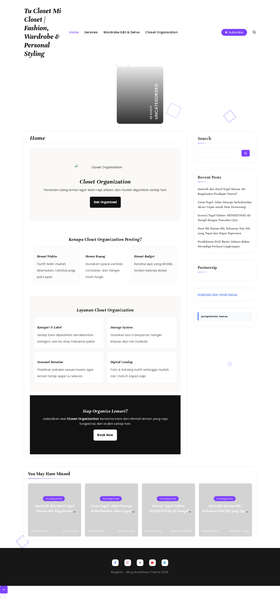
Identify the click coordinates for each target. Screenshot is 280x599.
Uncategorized (54, 498)
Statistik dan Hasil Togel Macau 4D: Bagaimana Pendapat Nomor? (54, 511)
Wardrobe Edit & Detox (121, 32)
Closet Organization (161, 32)
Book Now (105, 435)
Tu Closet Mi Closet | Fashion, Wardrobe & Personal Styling (42, 32)
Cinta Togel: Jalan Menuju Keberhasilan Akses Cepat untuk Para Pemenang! (112, 511)
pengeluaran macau (214, 316)
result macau (228, 294)
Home (73, 32)
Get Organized (105, 202)
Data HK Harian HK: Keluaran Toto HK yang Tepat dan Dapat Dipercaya (225, 511)
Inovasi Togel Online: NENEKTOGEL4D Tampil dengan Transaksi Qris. (169, 511)
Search (204, 138)
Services (91, 32)
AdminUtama (39, 531)
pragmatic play (208, 294)
